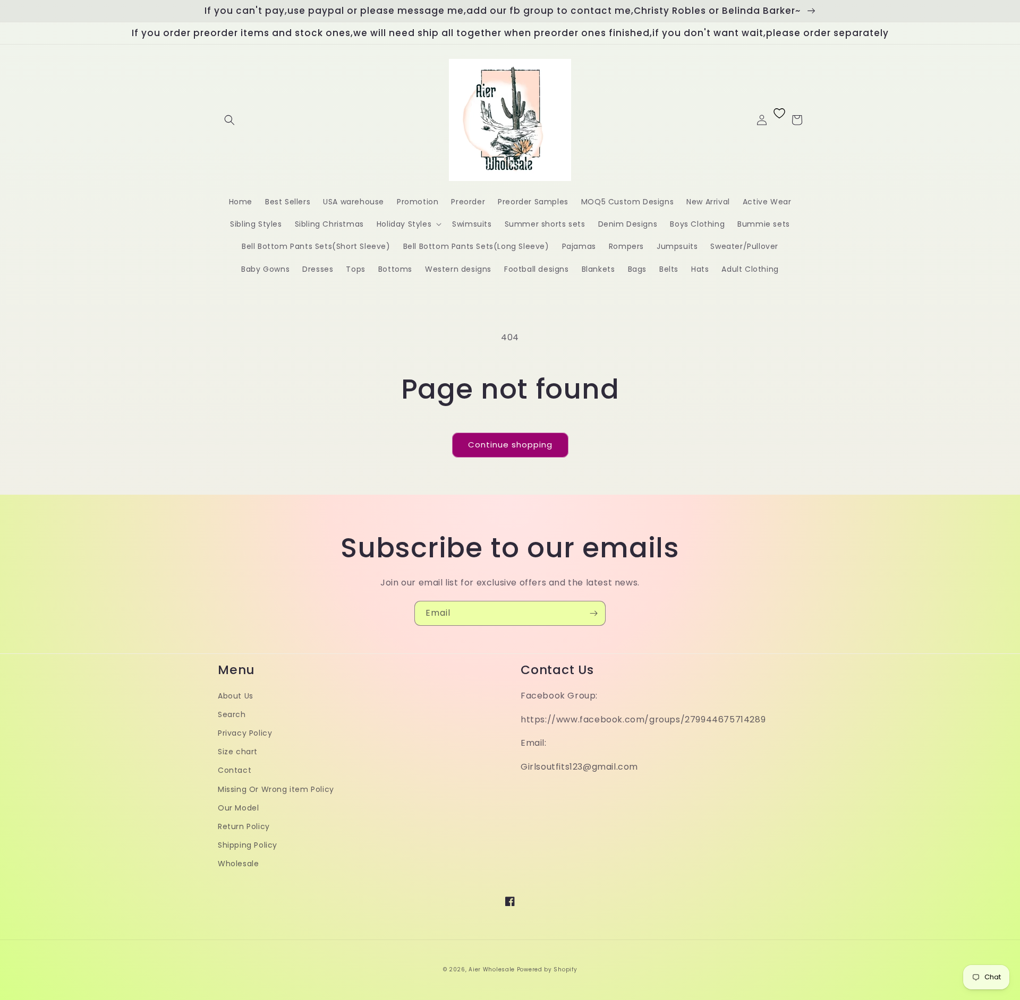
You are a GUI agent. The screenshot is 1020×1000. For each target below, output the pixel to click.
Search (232, 714)
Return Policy (244, 826)
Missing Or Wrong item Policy (276, 789)
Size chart (238, 751)
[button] (229, 120)
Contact (234, 770)
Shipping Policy (247, 845)
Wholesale (238, 863)
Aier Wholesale (492, 969)
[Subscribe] (593, 613)
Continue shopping (510, 444)
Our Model (238, 808)
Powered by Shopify (547, 969)
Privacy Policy (245, 733)
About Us (235, 696)
